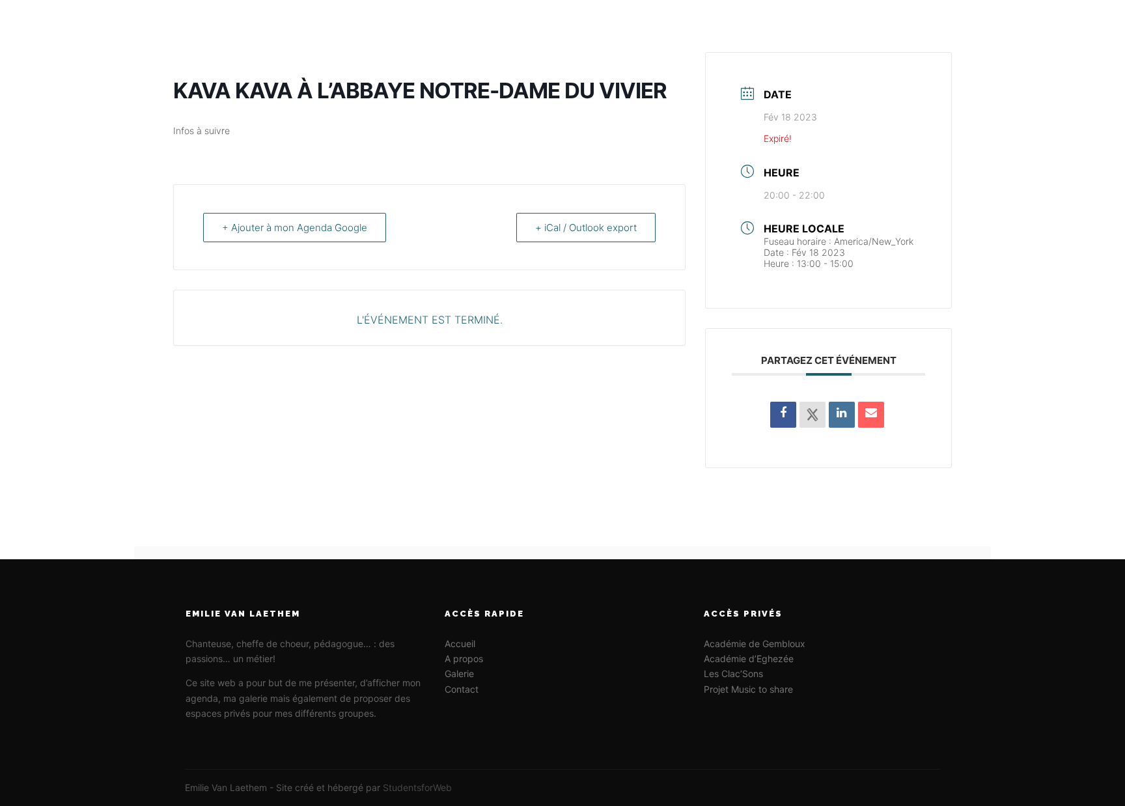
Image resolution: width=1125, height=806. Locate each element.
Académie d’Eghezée (749, 658)
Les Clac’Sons (733, 673)
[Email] (871, 415)
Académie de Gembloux (754, 643)
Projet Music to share (748, 689)
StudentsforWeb (417, 787)
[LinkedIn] (842, 415)
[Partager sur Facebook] (783, 415)
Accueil (460, 643)
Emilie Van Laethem (245, 26)
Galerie (459, 673)
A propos (464, 658)
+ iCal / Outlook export (586, 227)
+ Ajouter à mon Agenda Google (294, 227)
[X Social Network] (812, 415)
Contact (462, 689)
